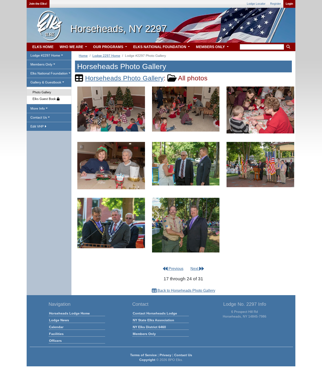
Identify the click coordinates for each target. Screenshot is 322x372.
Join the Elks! (38, 3)
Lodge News (59, 320)
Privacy (165, 355)
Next (194, 269)
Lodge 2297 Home (106, 56)
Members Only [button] (41, 64)
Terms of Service (143, 355)
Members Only (144, 334)
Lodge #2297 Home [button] (45, 55)
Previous (175, 269)
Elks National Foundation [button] (49, 73)
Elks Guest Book (45, 99)
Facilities (56, 334)
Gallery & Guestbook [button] (45, 82)
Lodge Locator (256, 3)
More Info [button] (37, 108)
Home (83, 56)
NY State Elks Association (153, 320)
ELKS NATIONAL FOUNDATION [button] (160, 47)
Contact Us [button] (38, 117)
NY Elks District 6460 (149, 327)
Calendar (56, 327)
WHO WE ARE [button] (72, 47)
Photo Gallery (42, 92)
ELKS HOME (43, 47)
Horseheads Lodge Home (69, 313)
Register (275, 3)
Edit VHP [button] (37, 126)
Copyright (147, 360)
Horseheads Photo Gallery (124, 78)
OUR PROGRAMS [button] (108, 47)
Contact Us (183, 355)
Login (289, 3)
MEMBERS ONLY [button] (211, 47)
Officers (55, 341)
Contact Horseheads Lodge (155, 313)
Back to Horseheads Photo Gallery (186, 291)
